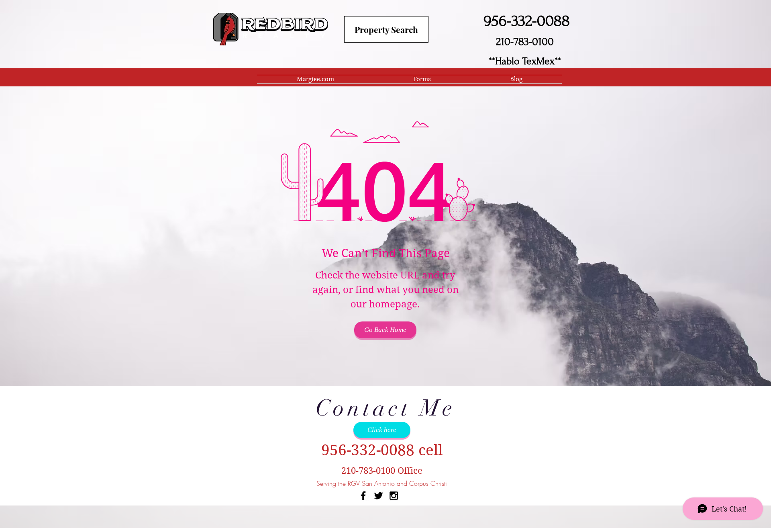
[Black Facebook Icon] (363, 495)
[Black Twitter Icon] (378, 495)
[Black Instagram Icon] (394, 495)
